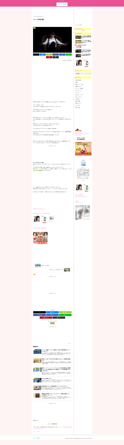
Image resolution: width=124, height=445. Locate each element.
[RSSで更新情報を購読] (53, 323)
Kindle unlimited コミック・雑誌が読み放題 (41, 213)
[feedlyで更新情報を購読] (51, 323)
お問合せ (77, 201)
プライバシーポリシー (79, 202)
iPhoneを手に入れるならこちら (39, 208)
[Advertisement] (52, 12)
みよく (83, 167)
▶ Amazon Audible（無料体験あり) (40, 227)
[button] (56, 57)
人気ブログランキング (79, 131)
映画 (34, 274)
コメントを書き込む (52, 423)
